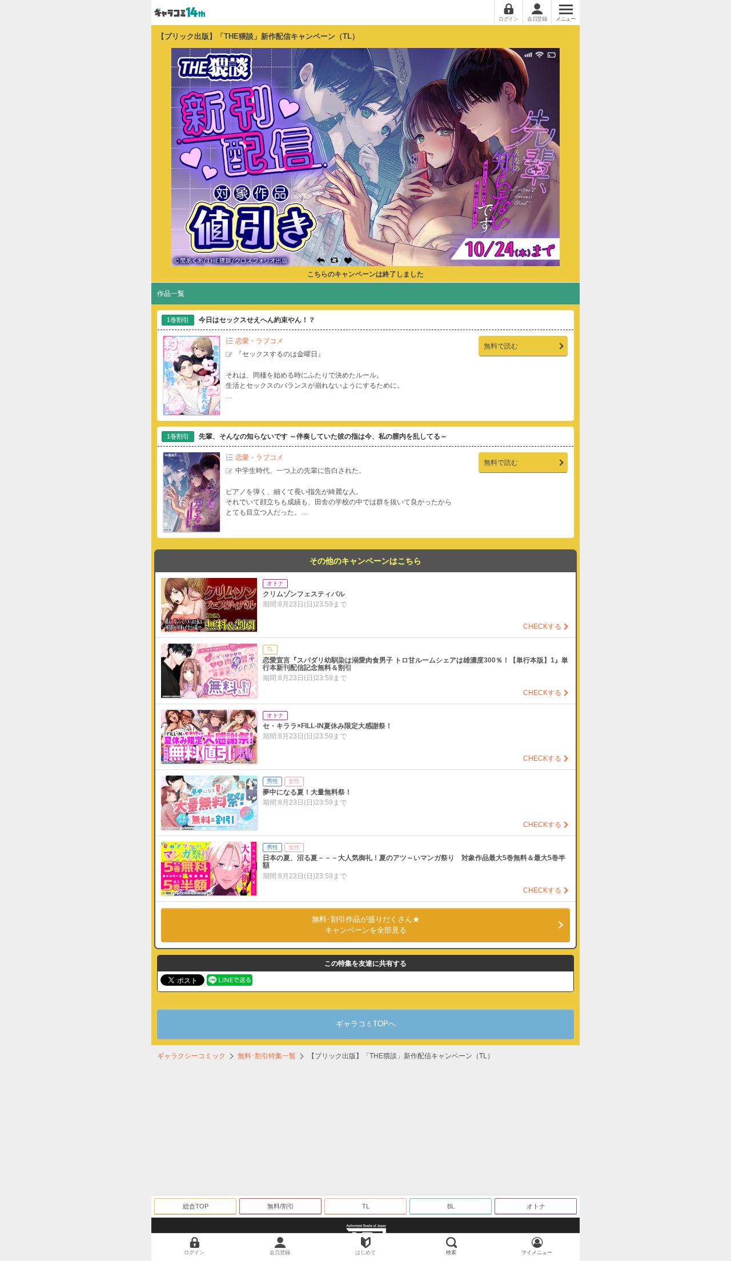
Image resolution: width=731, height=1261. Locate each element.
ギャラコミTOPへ (366, 1023)
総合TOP (195, 1206)
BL (451, 1206)
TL (365, 1206)
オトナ (536, 1206)
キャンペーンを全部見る (366, 925)
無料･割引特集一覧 (267, 1056)
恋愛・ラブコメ (259, 341)
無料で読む (501, 346)
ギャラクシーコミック (191, 1056)
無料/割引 (280, 1206)
